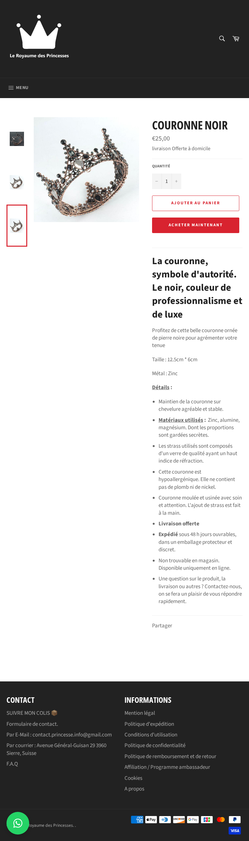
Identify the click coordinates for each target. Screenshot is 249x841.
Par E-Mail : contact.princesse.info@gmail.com (59, 735)
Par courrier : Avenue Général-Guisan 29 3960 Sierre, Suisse (56, 749)
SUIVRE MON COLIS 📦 (32, 713)
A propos (134, 789)
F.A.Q (12, 764)
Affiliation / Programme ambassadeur (167, 767)
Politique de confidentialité (154, 745)
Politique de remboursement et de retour (170, 756)
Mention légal (139, 713)
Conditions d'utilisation (150, 735)
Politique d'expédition (149, 724)
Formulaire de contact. (32, 724)
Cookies (133, 778)
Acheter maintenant (196, 225)
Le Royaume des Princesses (47, 825)
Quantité (161, 166)
